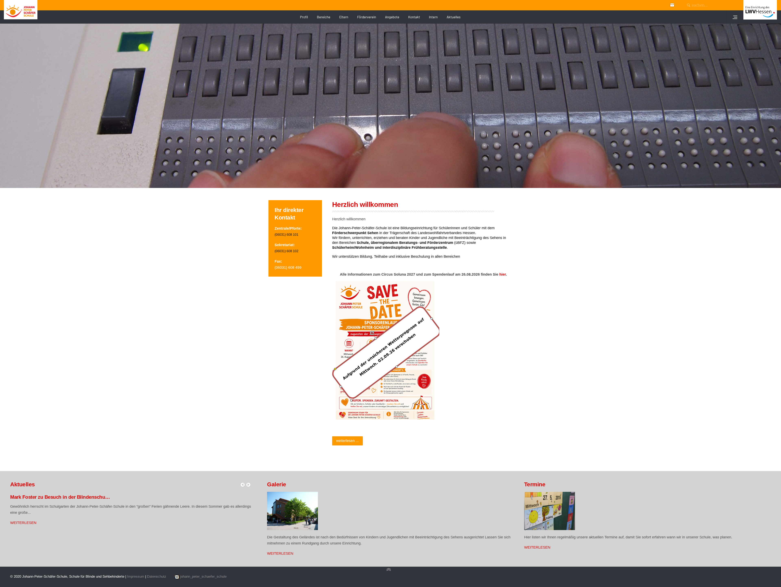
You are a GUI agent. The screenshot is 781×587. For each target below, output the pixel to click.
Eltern (343, 17)
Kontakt (414, 17)
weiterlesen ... (347, 441)
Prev (242, 484)
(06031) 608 (284, 234)
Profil (304, 17)
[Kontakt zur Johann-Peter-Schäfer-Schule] (672, 5)
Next (248, 484)
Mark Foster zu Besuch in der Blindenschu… (60, 497)
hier (502, 274)
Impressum (136, 576)
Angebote (392, 17)
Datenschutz (156, 576)
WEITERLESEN (23, 523)
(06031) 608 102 (286, 251)
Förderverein (366, 17)
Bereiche (323, 17)
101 (295, 234)
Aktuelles (453, 17)
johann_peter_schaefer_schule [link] (203, 576)
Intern (433, 17)
